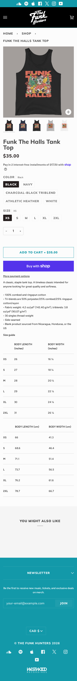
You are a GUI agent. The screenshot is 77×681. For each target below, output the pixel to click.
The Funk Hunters (34, 643)
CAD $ (34, 631)
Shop (26, 33)
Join (64, 603)
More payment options (16, 276)
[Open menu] (9, 17)
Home (8, 33)
